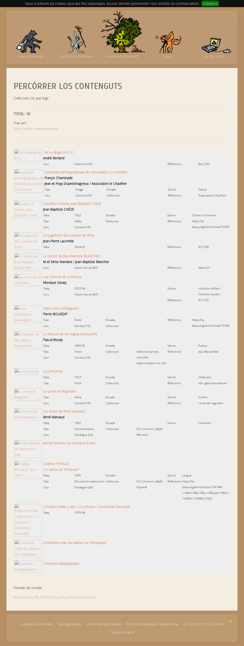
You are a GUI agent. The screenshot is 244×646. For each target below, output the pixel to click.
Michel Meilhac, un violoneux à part (69, 443)
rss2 (87, 597)
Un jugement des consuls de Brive (68, 235)
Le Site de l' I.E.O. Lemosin (203, 624)
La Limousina (52, 371)
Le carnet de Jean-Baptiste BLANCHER (71, 256)
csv (25, 597)
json (61, 597)
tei (94, 597)
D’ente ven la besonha (75, 57)
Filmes (168, 57)
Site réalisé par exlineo (104, 624)
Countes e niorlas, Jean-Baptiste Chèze (72, 203)
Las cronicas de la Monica (62, 276)
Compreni (210, 3)
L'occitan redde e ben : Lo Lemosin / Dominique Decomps (86, 506)
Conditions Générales (37, 624)
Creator (27, 128)
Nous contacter (123, 632)
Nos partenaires (70, 624)
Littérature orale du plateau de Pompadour (75, 542)
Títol (17, 128)
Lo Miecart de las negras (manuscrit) (70, 334)
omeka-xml (74, 597)
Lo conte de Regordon (59, 391)
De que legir (214, 57)
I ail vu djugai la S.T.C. (58, 152)
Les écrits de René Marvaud (64, 411)
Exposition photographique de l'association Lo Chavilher (86, 172)
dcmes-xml (48, 597)
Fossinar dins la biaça (122, 57)
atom (17, 597)
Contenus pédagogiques (61, 563)
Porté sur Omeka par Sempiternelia (152, 624)
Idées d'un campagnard (60, 308)
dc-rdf (33, 597)
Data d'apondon (46, 128)
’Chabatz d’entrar (29, 57)
